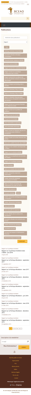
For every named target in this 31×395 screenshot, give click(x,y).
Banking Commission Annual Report (13, 51)
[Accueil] (15, 10)
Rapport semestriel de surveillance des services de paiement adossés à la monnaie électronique (15, 78)
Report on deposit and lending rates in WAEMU (14, 85)
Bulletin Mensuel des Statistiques (13, 202)
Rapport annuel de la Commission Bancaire (15, 68)
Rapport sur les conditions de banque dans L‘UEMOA (15, 147)
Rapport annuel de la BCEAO (12, 115)
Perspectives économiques (11, 119)
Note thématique (9, 165)
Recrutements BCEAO (18, 2)
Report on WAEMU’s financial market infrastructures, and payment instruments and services (15, 99)
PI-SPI (11, 2)
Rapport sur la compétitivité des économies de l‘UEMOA (15, 156)
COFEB (26, 2)
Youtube (15, 352)
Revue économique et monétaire (12, 237)
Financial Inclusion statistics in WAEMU (14, 60)
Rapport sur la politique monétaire (13, 161)
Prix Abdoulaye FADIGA (7, 3)
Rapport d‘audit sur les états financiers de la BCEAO (15, 138)
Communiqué (5, 2)
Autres (18, 193)
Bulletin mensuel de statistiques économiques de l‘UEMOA (12, 179)
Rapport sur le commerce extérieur (13, 152)
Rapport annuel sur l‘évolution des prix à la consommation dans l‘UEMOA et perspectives (15, 132)
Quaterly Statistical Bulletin (11, 64)
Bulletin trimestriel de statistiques (13, 224)
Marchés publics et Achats (15, 357)
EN (28, 4)
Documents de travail (10, 228)
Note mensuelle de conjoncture (12, 210)
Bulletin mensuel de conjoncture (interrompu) (12, 173)
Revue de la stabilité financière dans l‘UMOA (15, 143)
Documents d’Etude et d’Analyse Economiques (12, 55)
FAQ (15, 363)
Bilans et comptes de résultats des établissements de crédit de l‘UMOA (13, 184)
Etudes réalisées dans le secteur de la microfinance (14, 214)
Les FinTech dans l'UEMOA (18, 3)
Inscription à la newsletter (10, 337)
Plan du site (15, 375)
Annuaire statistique (9, 193)
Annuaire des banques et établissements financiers (14, 233)
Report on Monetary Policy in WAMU (14, 89)
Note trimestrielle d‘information (12, 126)
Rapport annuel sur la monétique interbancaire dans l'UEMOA (13, 72)
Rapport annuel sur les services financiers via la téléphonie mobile (15, 105)
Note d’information (9, 206)
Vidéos (15, 369)
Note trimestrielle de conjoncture (13, 122)
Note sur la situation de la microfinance (14, 169)
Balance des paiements (10, 189)
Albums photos (15, 366)
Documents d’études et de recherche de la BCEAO (15, 220)
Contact (24, 347)
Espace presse (15, 360)
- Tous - (7, 47)
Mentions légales (15, 372)
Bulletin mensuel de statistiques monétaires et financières (15, 197)
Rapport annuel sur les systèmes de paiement (13, 110)
